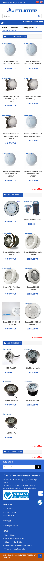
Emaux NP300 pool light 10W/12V (11, 288)
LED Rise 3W (11, 433)
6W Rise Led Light (32, 400)
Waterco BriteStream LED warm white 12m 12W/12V (11, 173)
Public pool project (11, 526)
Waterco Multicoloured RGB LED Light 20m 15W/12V (11, 136)
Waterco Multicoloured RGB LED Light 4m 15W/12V (11, 99)
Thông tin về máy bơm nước (15, 549)
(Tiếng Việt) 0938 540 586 (14, 2)
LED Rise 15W (11, 368)
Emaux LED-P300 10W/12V (33, 288)
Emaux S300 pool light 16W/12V (11, 253)
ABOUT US (9, 509)
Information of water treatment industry (18, 545)
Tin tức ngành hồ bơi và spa (14, 538)
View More (37, 189)
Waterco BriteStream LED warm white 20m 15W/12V (33, 173)
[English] (41, 2)
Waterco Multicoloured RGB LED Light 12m (33, 98)
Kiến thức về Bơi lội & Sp (13, 542)
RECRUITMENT (10, 512)
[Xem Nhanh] (17, 57)
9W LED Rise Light (11, 400)
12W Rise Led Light (32, 368)
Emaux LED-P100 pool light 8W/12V (33, 323)
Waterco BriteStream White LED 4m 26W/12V (11, 63)
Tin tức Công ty (10, 535)
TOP (40, 555)
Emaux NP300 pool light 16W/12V (33, 253)
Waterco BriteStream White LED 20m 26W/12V (32, 63)
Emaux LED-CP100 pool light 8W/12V (11, 323)
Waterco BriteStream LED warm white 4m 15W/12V (33, 135)
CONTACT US (10, 516)
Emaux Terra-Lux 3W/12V (33, 219)
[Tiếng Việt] (37, 2)
